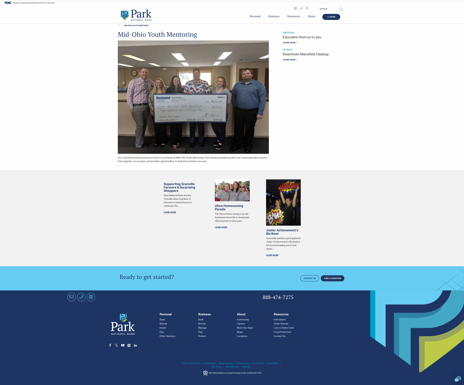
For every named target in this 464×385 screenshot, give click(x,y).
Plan (162, 332)
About (312, 16)
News (240, 332)
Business (273, 16)
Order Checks (281, 324)
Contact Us (310, 278)
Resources (293, 16)
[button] (458, 379)
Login (332, 17)
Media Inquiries (226, 363)
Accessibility (273, 363)
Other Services (167, 336)
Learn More (289, 43)
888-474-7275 (278, 297)
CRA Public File (232, 367)
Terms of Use (258, 363)
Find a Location (332, 278)
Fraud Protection (282, 332)
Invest (163, 328)
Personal (255, 16)
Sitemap (246, 367)
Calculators (280, 320)
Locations (242, 336)
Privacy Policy (242, 363)
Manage (202, 328)
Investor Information (191, 363)
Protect (202, 336)
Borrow (163, 324)
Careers (241, 324)
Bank (162, 320)
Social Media (209, 363)
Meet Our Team (245, 328)
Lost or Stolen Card (284, 328)
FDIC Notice (216, 367)
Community (243, 320)
